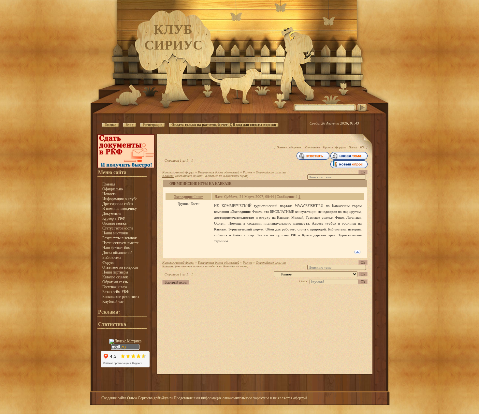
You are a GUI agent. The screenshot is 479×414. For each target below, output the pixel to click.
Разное (247, 172)
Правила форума (334, 147)
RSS (362, 147)
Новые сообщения (289, 147)
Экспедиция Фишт (188, 197)
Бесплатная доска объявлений (218, 172)
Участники (312, 147)
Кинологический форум (178, 172)
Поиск (353, 147)
